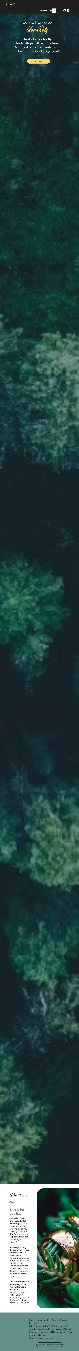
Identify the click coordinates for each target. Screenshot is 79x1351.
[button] (68, 10)
